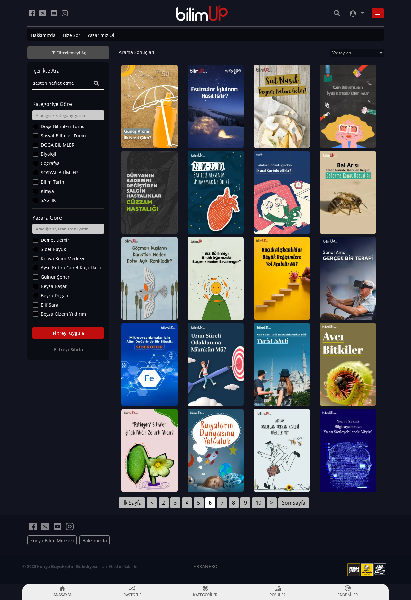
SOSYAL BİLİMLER (59, 173)
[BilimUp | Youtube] (53, 13)
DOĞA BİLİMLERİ (58, 145)
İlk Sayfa (132, 502)
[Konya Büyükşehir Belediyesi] (368, 569)
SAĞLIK (48, 200)
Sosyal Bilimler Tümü (63, 136)
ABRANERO (206, 566)
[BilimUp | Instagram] (64, 13)
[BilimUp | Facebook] (31, 13)
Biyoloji (48, 154)
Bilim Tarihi (53, 182)
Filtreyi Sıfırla (68, 349)
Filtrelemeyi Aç (71, 53)
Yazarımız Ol (100, 35)
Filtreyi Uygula (68, 333)
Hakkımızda (43, 35)
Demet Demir (55, 240)
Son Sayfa (293, 502)
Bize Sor (71, 35)
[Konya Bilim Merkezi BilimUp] (202, 13)
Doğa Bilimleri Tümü (63, 126)
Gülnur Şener (55, 277)
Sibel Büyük (53, 249)
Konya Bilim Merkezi (62, 259)
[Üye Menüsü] (356, 13)
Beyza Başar (54, 286)
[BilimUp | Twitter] (42, 13)
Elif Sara (49, 305)
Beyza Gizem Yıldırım (63, 314)
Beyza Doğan (54, 295)
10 (258, 502)
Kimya (47, 191)
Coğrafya (50, 163)
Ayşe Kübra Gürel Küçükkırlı (71, 268)
